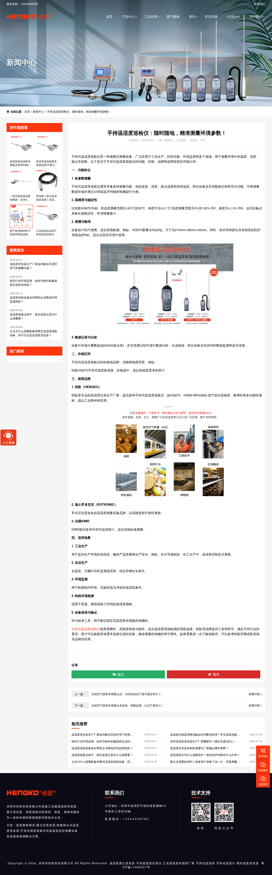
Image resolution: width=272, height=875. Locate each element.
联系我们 (259, 4)
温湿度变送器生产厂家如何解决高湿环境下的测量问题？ (33, 266)
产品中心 (128, 16)
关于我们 (255, 16)
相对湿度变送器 (248, 863)
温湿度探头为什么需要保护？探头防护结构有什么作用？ (205, 755)
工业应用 (150, 16)
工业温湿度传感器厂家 (179, 863)
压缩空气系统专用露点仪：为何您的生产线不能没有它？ (126, 694)
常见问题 (211, 16)
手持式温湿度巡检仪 (85, 629)
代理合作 (233, 16)
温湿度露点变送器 (122, 863)
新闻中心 (38, 111)
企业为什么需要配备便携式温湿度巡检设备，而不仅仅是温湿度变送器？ (33, 333)
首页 (109, 16)
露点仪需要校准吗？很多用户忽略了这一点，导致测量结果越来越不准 (205, 761)
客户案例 (173, 16)
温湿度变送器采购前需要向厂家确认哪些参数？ (199, 748)
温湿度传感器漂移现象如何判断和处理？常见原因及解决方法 (205, 734)
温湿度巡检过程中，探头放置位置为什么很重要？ (33, 316)
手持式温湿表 (205, 863)
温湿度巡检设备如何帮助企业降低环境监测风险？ (33, 299)
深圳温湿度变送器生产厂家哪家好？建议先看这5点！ (203, 741)
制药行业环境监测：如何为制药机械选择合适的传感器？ (33, 283)
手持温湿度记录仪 (149, 863)
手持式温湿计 (225, 863)
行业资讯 (181, 140)
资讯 (192, 16)
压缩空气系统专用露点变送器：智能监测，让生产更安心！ (127, 705)
